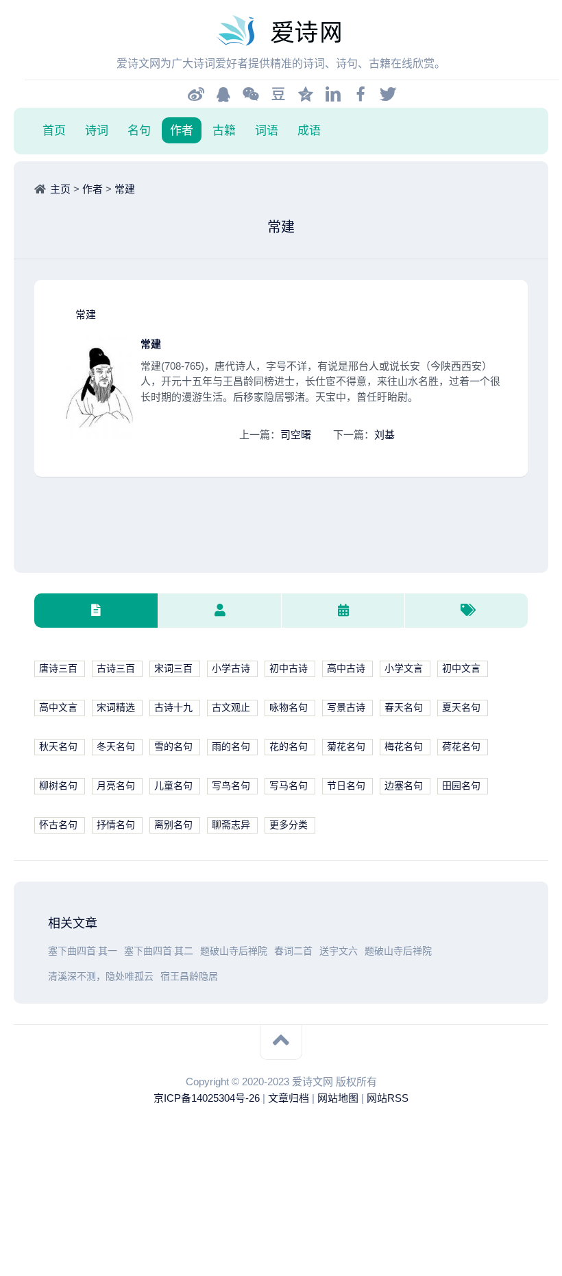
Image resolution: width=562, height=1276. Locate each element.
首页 (54, 130)
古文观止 (231, 707)
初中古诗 (288, 668)
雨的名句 (231, 747)
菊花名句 (346, 747)
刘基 (384, 434)
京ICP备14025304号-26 (207, 1098)
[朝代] (342, 610)
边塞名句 (403, 786)
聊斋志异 (231, 825)
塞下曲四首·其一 (82, 951)
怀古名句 (58, 825)
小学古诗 (231, 668)
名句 (139, 130)
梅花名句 (403, 747)
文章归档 (288, 1098)
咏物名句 (288, 707)
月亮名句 (116, 786)
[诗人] (219, 610)
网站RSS (387, 1098)
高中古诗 (346, 668)
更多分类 (288, 825)
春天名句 (403, 707)
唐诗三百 (58, 668)
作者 (181, 130)
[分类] (96, 610)
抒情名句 (116, 825)
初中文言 (461, 668)
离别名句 (173, 825)
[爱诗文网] (281, 31)
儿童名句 (173, 786)
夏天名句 (461, 707)
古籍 (224, 130)
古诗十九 (173, 707)
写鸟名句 (231, 786)
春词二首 (293, 951)
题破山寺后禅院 (233, 951)
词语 (266, 130)
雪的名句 (173, 747)
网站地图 (337, 1098)
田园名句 (461, 786)
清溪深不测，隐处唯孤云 (101, 976)
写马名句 (288, 786)
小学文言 (403, 668)
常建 (124, 189)
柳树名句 (58, 786)
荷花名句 (461, 747)
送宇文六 (338, 951)
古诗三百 (116, 668)
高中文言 (58, 707)
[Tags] (466, 610)
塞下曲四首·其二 (158, 951)
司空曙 (295, 434)
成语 (309, 130)
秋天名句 (58, 747)
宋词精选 (116, 707)
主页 (60, 189)
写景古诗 (346, 707)
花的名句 (288, 747)
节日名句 (346, 786)
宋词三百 (173, 668)
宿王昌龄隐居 (189, 976)
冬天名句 (116, 747)
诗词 (96, 130)
